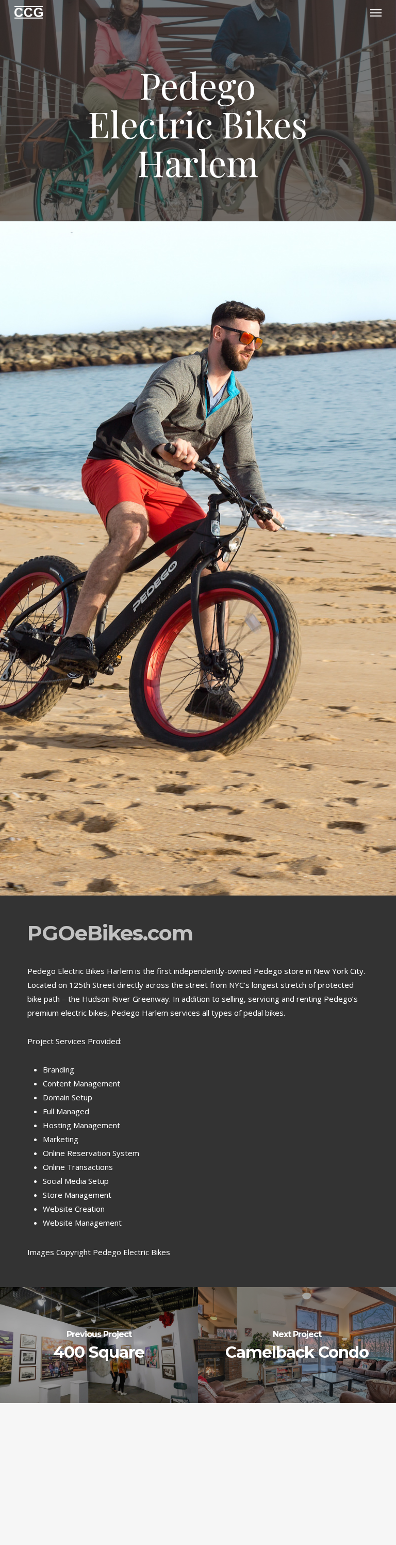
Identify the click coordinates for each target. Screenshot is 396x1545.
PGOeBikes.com (110, 933)
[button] (376, 12)
